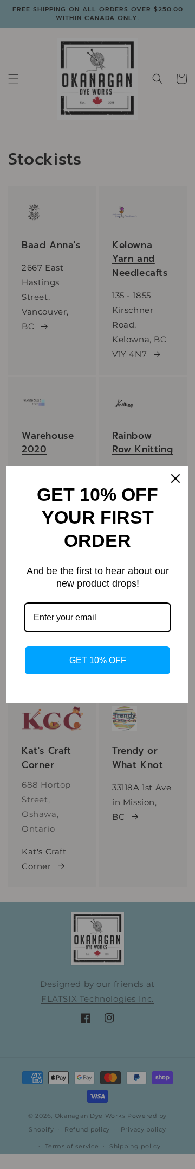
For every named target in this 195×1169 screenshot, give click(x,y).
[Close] (175, 479)
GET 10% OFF (97, 660)
